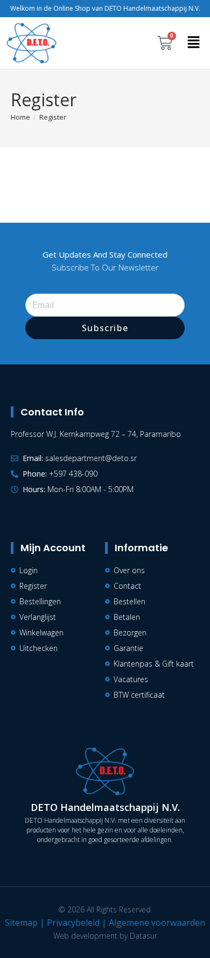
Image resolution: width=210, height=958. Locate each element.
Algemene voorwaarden (157, 922)
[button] (194, 43)
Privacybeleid (73, 922)
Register (52, 117)
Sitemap (21, 922)
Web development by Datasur (105, 936)
